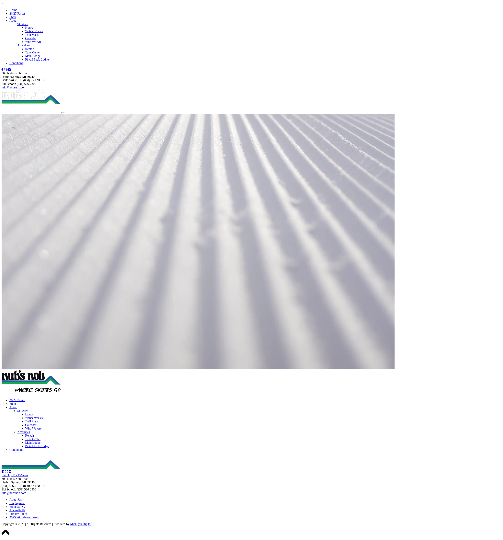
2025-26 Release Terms (24, 517)
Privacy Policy (18, 513)
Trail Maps (32, 34)
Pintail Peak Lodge (37, 59)
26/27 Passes (17, 13)
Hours (29, 27)
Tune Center (32, 52)
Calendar (30, 38)
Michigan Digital (80, 524)
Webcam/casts (34, 31)
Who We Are (33, 41)
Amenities (23, 45)
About (13, 20)
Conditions (16, 63)
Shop (12, 17)
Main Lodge (32, 56)
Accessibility (17, 510)
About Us (15, 499)
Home (13, 10)
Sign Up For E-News (15, 475)
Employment (17, 503)
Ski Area (22, 24)
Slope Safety (17, 506)
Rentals (29, 49)
